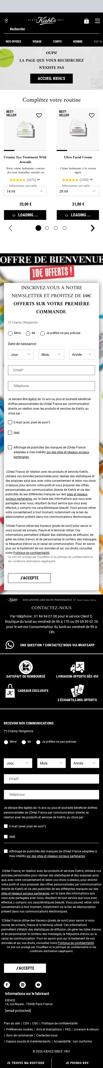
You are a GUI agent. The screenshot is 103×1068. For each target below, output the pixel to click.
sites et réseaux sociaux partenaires (25, 893)
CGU (35, 1023)
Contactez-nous (47, 1035)
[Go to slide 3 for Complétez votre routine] (56, 228)
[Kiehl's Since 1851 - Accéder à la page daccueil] (45, 21)
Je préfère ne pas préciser (63, 333)
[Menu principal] (97, 21)
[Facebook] (6, 984)
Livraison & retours (86, 1029)
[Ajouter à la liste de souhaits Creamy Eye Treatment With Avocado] (39, 115)
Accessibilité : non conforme (73, 1041)
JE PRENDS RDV (77, 1063)
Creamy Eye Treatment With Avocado (25, 160)
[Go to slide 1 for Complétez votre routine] (38, 228)
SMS (17, 433)
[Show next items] (101, 41)
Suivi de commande (19, 1035)
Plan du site (12, 1023)
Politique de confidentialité (31, 553)
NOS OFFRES (13, 41)
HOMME (77, 41)
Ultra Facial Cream (78, 157)
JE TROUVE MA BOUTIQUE (25, 1063)
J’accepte (29, 578)
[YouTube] (38, 984)
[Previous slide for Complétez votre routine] (10, 228)
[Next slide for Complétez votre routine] (92, 228)
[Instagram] (22, 984)
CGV (26, 1023)
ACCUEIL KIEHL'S (51, 78)
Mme (17, 333)
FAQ (67, 1029)
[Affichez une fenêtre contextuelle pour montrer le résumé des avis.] (38, 179)
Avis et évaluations (49, 1029)
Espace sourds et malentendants (28, 1041)
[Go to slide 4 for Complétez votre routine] (64, 228)
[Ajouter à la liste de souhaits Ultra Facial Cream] (91, 115)
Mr (33, 333)
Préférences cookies (19, 1029)
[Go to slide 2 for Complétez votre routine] (47, 228)
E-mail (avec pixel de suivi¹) (32, 422)
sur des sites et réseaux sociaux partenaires (55, 856)
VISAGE (37, 41)
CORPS (57, 41)
